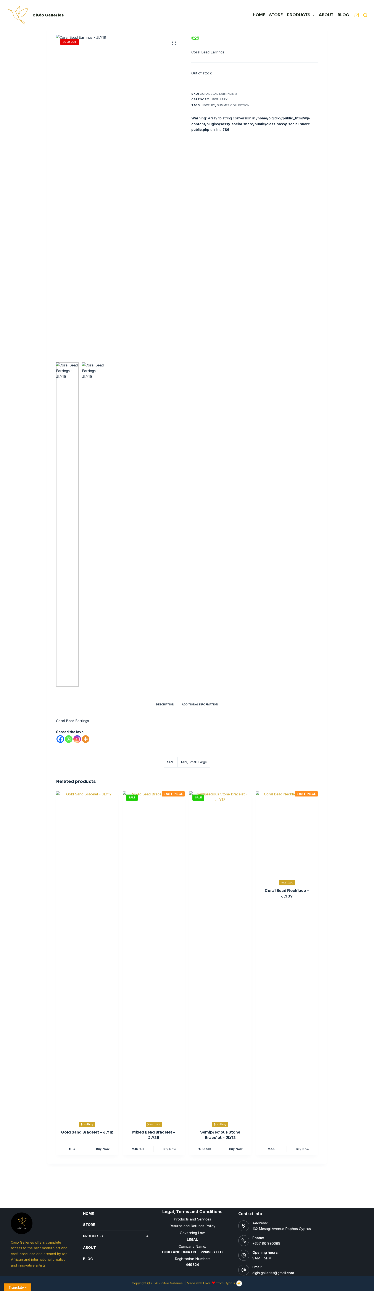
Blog (343, 15)
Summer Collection (233, 105)
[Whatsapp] (69, 739)
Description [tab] (165, 704)
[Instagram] (77, 739)
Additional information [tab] (200, 704)
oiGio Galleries (48, 15)
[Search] (365, 15)
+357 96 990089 (266, 1243)
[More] (85, 739)
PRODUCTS (298, 15)
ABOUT (326, 15)
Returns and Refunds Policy (192, 1226)
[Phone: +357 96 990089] (243, 1240)
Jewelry (208, 105)
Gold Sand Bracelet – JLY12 (87, 1132)
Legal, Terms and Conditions (192, 1211)
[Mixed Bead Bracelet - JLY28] (154, 953)
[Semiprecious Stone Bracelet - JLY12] (220, 953)
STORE (276, 15)
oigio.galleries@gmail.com (273, 1273)
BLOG (88, 1259)
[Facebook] (60, 739)
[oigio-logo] (17, 15)
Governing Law (192, 1233)
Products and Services (192, 1219)
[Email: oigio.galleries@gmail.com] (243, 1270)
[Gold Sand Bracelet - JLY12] (87, 953)
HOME (259, 15)
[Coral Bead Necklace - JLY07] (287, 832)
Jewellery (219, 99)
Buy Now (103, 1149)
